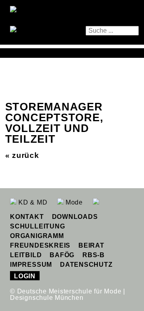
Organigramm (37, 235)
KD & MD (31, 202)
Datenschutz (86, 264)
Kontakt (27, 216)
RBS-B (93, 255)
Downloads (75, 216)
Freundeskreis (40, 245)
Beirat (91, 245)
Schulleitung (37, 226)
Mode (73, 202)
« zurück (22, 155)
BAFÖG (62, 255)
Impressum (31, 264)
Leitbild (26, 255)
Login (25, 276)
